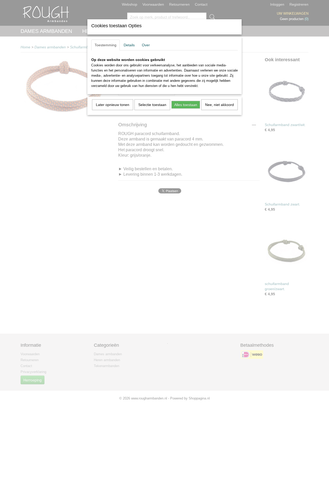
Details (129, 45)
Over (146, 45)
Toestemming (105, 45)
